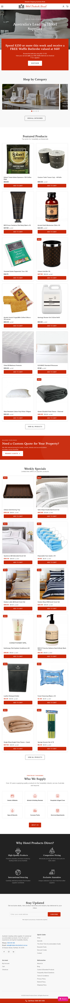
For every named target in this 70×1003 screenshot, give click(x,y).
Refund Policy (41, 982)
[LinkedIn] (13, 952)
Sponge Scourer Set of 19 (46, 742)
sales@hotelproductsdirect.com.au (17, 945)
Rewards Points (41, 947)
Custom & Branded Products (45, 969)
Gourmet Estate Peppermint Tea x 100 (16, 271)
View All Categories (35, 118)
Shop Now (35, 63)
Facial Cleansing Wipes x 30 (47, 696)
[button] (31, 111)
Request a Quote (11, 453)
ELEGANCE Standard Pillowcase (48, 365)
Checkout (5, 969)
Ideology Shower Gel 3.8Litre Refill (49, 317)
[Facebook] (4, 952)
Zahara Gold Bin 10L (44, 271)
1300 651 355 (11, 943)
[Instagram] (9, 952)
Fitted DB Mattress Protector (13, 365)
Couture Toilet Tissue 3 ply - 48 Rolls (50, 177)
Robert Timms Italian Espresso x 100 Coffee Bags (17, 178)
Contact (39, 953)
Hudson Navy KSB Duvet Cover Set (49, 602)
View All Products (35, 426)
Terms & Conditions (43, 975)
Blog (38, 966)
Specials (39, 941)
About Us (35, 825)
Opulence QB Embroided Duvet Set (15, 556)
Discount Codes (42, 950)
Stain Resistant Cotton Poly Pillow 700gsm (17, 411)
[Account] (63, 6)
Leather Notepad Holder (11, 696)
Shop (38, 938)
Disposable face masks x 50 (47, 556)
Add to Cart (18, 185)
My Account (5, 963)
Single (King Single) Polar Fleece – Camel (17, 742)
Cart (3, 966)
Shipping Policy (41, 985)
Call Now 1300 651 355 (36, 1001)
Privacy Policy (41, 979)
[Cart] (67, 6)
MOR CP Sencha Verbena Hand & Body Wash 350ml (52, 649)
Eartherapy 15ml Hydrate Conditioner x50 (17, 648)
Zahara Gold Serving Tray (12, 510)
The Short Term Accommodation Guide (49, 944)
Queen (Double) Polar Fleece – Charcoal (50, 411)
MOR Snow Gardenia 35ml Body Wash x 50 (17, 225)
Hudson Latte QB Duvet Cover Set (14, 602)
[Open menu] (2, 6)
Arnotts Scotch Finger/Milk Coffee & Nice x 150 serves (17, 318)
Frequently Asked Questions (45, 972)
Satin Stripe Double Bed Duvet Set (48, 510)
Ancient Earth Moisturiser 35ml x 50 (49, 225)
